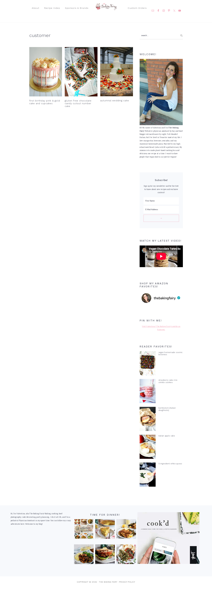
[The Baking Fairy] (106, 8)
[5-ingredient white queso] (148, 475)
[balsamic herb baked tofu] (84, 554)
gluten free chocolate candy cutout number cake (78, 103)
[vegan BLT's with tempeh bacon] (105, 554)
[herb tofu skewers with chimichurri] (126, 554)
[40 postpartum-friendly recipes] (84, 529)
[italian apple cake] (148, 447)
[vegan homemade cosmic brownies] (148, 364)
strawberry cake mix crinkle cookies (167, 381)
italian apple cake (166, 436)
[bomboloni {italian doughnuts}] (148, 419)
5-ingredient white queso (170, 464)
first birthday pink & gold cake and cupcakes (44, 102)
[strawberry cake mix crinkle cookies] (148, 391)
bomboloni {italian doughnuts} (167, 409)
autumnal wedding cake (114, 100)
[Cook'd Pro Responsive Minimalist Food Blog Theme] (168, 563)
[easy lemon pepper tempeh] (126, 529)
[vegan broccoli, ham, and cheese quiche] (105, 529)
